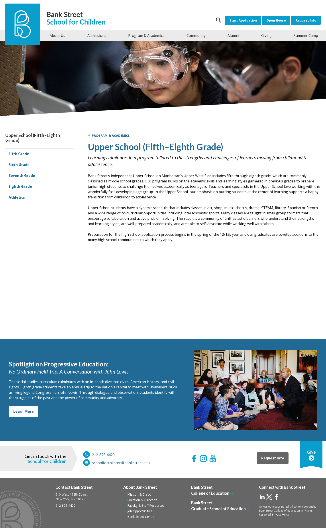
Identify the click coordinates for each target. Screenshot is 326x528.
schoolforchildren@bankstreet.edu (121, 462)
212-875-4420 (103, 454)
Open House (276, 20)
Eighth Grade (20, 186)
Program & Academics (111, 135)
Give (311, 452)
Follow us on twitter (269, 497)
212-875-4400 (65, 505)
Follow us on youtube (213, 459)
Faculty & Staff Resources (145, 505)
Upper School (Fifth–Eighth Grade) (32, 137)
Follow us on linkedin (262, 497)
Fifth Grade (19, 153)
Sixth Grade (19, 164)
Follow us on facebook (194, 459)
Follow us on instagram (203, 459)
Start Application (243, 20)
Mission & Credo (139, 494)
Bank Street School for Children (78, 18)
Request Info (306, 20)
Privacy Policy (280, 514)
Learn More (23, 411)
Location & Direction (142, 500)
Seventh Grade (22, 175)
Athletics (17, 197)
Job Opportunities (139, 511)
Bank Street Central (141, 516)
